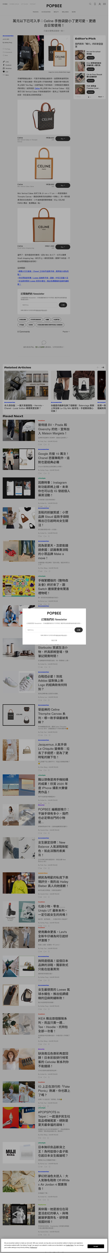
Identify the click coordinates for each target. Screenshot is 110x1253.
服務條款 (58, 635)
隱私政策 (64, 635)
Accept (96, 1246)
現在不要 (54, 640)
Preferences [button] (33, 1247)
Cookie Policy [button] (69, 1245)
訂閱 (78, 630)
